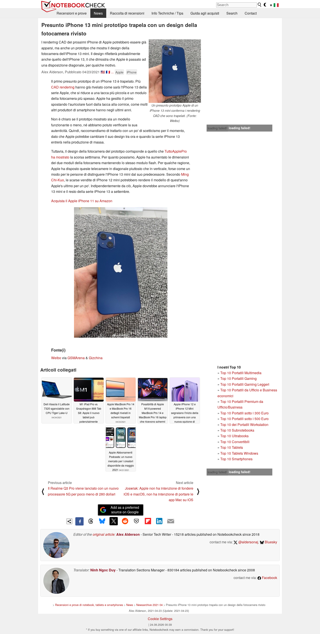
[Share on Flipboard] (148, 521)
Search (231, 13)
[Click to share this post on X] (113, 521)
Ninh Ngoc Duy (103, 569)
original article (104, 534)
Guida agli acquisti (204, 13)
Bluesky (270, 541)
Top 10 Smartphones (236, 458)
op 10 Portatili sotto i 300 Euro (245, 412)
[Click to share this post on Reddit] (125, 521)
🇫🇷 (108, 71)
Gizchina (96, 357)
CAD (55, 87)
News (98, 13)
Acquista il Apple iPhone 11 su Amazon (81, 200)
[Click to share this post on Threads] (91, 521)
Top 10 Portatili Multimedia (240, 372)
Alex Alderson (128, 534)
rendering (67, 87)
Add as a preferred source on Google (125, 509)
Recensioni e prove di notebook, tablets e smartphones (89, 605)
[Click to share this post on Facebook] (79, 521)
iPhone (131, 72)
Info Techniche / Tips (167, 13)
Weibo (56, 357)
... (112, 71)
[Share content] (69, 521)
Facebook (269, 577)
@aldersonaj (247, 541)
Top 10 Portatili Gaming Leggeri (244, 384)
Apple (119, 72)
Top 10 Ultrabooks (234, 435)
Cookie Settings (160, 618)
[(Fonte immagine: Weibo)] (120, 272)
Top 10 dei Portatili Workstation (244, 424)
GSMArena (76, 357)
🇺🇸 (103, 71)
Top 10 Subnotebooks (237, 430)
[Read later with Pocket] (136, 521)
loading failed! (217, 128)
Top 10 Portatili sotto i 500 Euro (244, 418)
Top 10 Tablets (231, 447)
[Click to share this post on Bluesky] (102, 521)
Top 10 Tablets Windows (239, 453)
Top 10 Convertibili (234, 441)
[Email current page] (171, 521)
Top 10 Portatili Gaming (238, 378)
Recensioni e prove (72, 13)
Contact (251, 13)
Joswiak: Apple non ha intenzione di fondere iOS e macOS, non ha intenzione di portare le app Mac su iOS (158, 494)
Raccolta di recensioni (127, 13)
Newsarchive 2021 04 (149, 605)
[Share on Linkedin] (159, 521)
